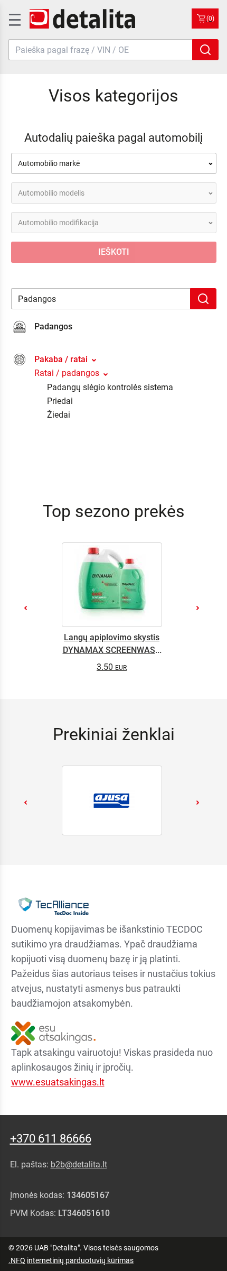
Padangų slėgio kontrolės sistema (110, 387)
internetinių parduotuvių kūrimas (80, 1260)
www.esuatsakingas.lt (58, 1082)
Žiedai (58, 415)
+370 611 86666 (50, 1138)
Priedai (60, 401)
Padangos (53, 326)
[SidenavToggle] (13, 18)
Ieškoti (113, 252)
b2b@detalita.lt (79, 1164)
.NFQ (16, 1260)
